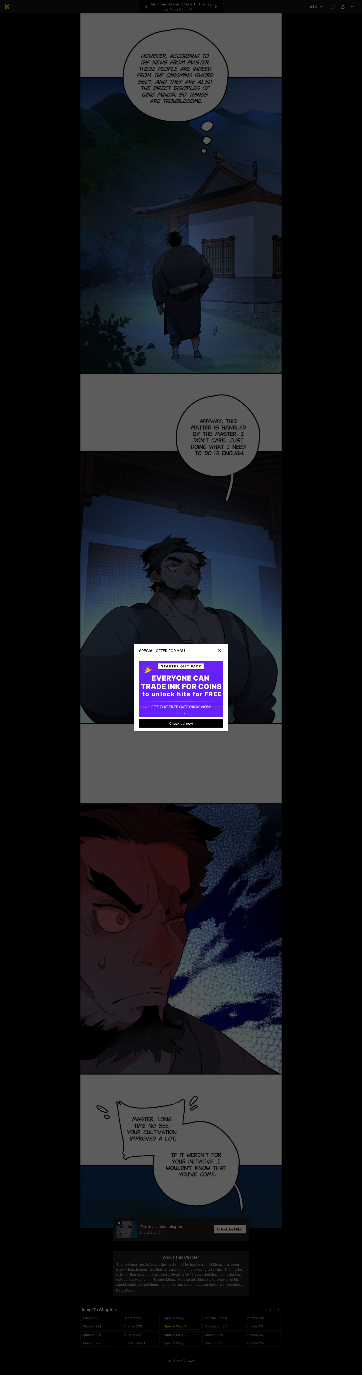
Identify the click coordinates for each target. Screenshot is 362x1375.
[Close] (219, 651)
